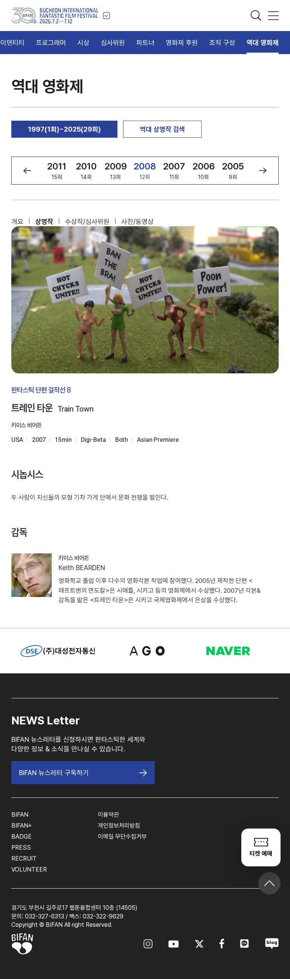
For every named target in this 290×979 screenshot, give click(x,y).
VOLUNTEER (29, 869)
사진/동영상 (137, 221)
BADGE (21, 836)
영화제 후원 (182, 43)
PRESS (21, 847)
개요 (17, 221)
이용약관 (108, 814)
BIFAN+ (21, 825)
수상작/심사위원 (87, 221)
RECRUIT (24, 858)
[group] (57, 170)
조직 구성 (222, 43)
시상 (83, 43)
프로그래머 (51, 43)
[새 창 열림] (145, 651)
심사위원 (113, 43)
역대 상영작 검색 (162, 129)
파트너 (145, 43)
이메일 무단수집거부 (122, 836)
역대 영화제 (263, 43)
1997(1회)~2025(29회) (64, 129)
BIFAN (19, 814)
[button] (27, 171)
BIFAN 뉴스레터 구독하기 (54, 773)
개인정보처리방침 (119, 825)
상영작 (44, 221)
